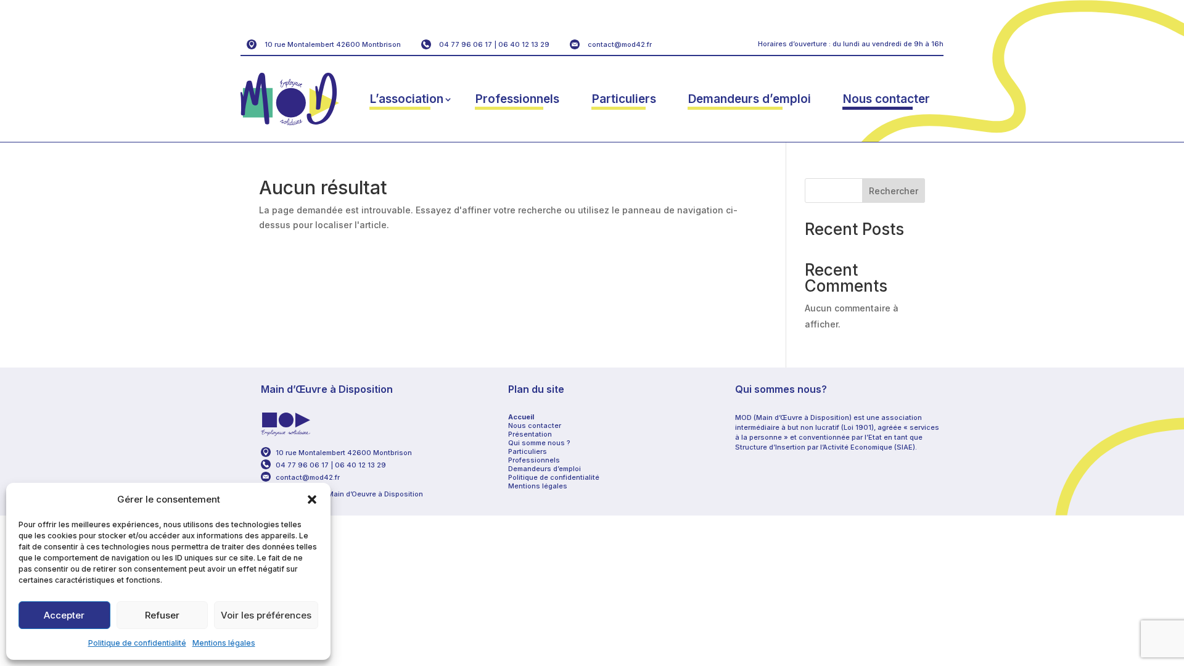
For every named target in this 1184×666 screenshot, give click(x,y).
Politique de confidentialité (137, 643)
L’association (406, 99)
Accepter (64, 615)
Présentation (530, 434)
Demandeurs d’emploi (749, 99)
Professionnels (517, 99)
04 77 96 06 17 (465, 44)
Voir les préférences (266, 615)
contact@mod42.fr (620, 44)
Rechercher (893, 191)
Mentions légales (223, 643)
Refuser (162, 615)
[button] (312, 499)
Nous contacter (886, 99)
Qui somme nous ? (539, 442)
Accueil (521, 417)
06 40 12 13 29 (523, 44)
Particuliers (624, 99)
